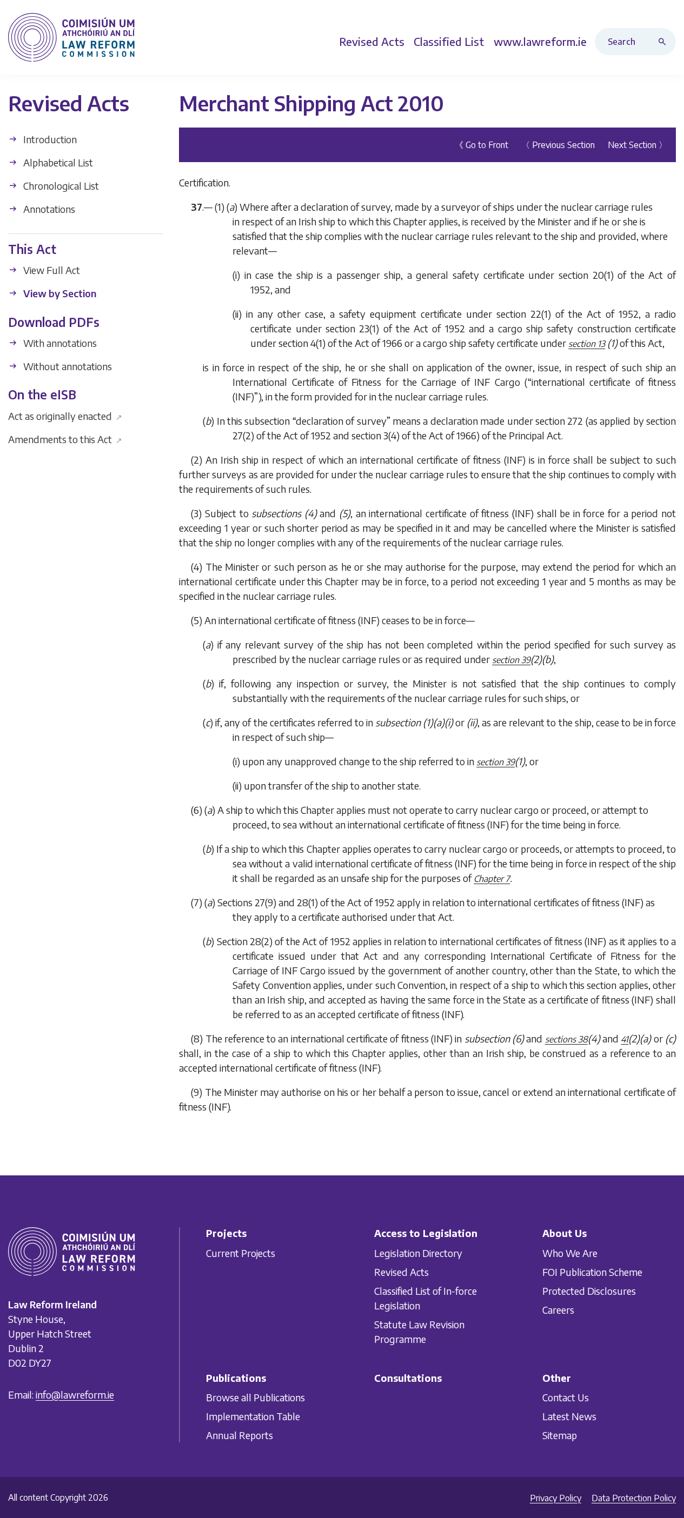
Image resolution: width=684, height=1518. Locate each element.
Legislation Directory (418, 1252)
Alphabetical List (57, 162)
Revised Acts (401, 1271)
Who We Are (569, 1252)
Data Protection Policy (634, 1498)
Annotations (48, 209)
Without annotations (66, 366)
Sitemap (559, 1435)
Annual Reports (239, 1435)
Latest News (569, 1416)
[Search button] (664, 41)
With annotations (59, 343)
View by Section (58, 293)
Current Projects (240, 1252)
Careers (558, 1309)
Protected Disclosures (589, 1290)
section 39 (511, 659)
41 (624, 1039)
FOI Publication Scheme (592, 1271)
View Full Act (50, 270)
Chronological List (60, 185)
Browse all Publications (255, 1397)
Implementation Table (253, 1416)
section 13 (586, 343)
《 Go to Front (481, 144)
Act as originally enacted (65, 415)
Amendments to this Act (65, 438)
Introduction (49, 139)
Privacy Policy (555, 1498)
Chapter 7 (492, 878)
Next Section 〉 (637, 144)
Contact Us (565, 1397)
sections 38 (566, 1039)
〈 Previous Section (558, 144)
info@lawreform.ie (75, 1394)
